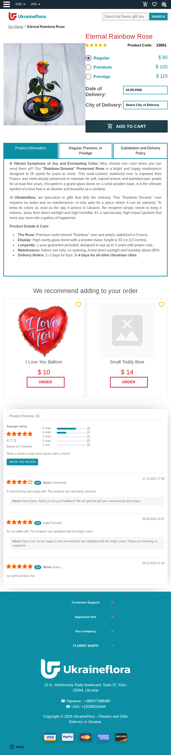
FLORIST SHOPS (85, 645)
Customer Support (86, 602)
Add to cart (131, 126)
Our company (85, 631)
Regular (102, 58)
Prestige (102, 76)
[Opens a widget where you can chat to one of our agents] (16, 747)
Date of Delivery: (96, 91)
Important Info (85, 617)
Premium (103, 67)
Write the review (22, 462)
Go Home (15, 27)
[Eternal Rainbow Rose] (44, 84)
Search (158, 16)
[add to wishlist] (78, 304)
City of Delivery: (104, 105)
